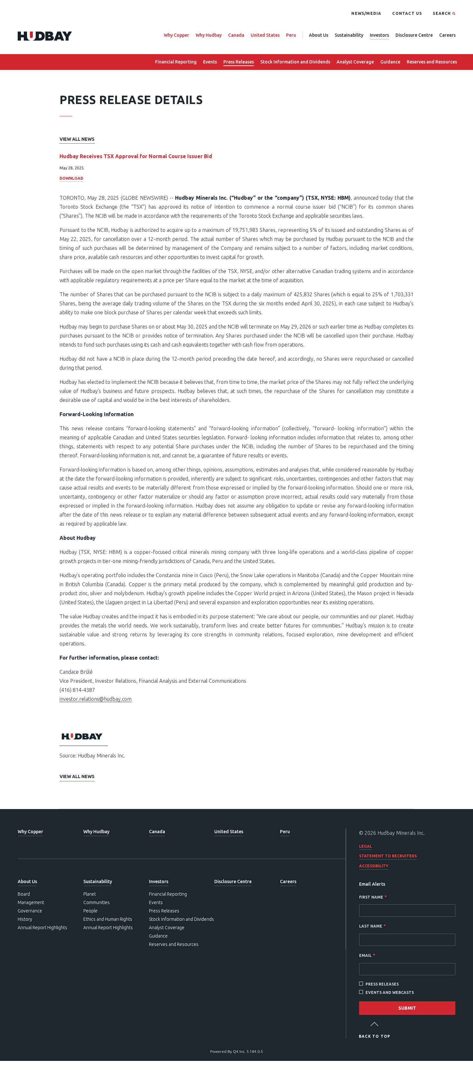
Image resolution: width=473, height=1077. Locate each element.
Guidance (390, 61)
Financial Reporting (176, 61)
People (90, 910)
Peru (291, 35)
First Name (371, 897)
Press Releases (238, 61)
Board (24, 894)
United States (265, 35)
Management (31, 902)
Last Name (370, 926)
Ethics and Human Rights (107, 919)
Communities (96, 902)
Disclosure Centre (414, 35)
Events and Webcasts (390, 992)
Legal (365, 846)
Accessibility (373, 866)
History (25, 919)
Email (365, 955)
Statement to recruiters (388, 856)
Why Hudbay (209, 35)
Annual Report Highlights (42, 927)
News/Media (366, 13)
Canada (236, 35)
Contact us (407, 13)
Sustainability (349, 35)
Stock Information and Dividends (295, 61)
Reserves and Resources (432, 61)
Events (210, 61)
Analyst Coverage (355, 61)
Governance (30, 910)
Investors (379, 35)
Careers (447, 35)
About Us (318, 35)
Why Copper (176, 35)
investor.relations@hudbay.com (96, 699)
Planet (89, 894)
